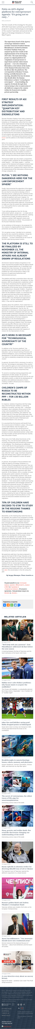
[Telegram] (15, 605)
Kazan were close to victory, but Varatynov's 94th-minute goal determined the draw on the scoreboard (17, 726)
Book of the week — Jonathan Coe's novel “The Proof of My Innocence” (17, 979)
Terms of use (5, 1013)
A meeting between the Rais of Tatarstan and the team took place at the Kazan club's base (17, 649)
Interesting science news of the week (17, 799)
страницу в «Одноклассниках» (11, 588)
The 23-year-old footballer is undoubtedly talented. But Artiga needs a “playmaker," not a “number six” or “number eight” (17, 688)
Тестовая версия (7, 1023)
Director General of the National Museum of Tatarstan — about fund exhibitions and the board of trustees (17, 942)
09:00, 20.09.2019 (6, 21)
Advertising (5, 1011)
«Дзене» (14, 593)
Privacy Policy (6, 1015)
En (22, 1008)
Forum (4, 138)
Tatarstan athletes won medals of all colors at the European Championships (16, 906)
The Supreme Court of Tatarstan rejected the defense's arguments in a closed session (17, 870)
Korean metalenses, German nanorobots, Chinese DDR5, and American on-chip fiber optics (17, 763)
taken (6, 570)
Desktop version (6, 1021)
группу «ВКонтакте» (17, 585)
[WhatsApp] (11, 605)
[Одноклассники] (8, 605)
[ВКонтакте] (4, 605)
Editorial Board (6, 1008)
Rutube (6, 593)
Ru (19, 1008)
